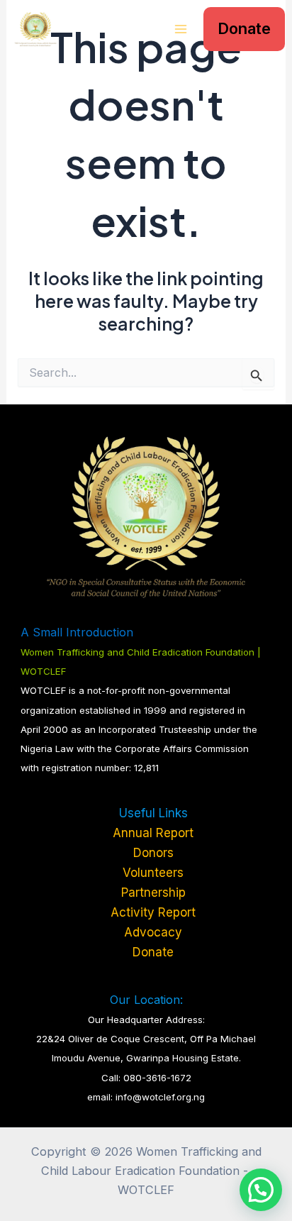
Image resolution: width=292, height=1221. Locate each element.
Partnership (153, 892)
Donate (153, 952)
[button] (244, 29)
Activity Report (153, 912)
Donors (153, 853)
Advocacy (153, 932)
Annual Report (153, 833)
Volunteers (153, 873)
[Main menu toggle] (180, 29)
